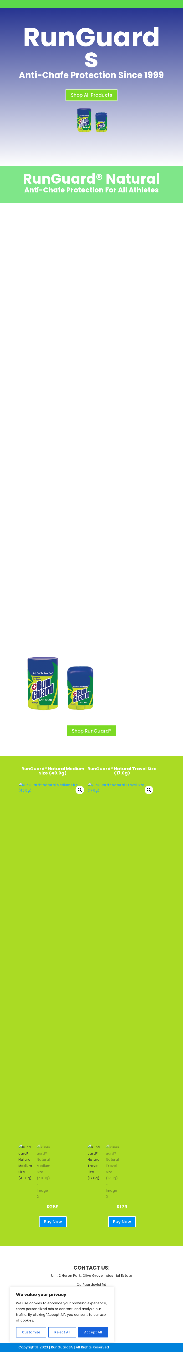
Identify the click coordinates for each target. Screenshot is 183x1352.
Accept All (93, 1332)
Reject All (62, 1332)
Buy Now (53, 1222)
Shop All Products (91, 95)
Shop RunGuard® (91, 731)
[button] (80, 790)
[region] (62, 1314)
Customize (31, 1332)
